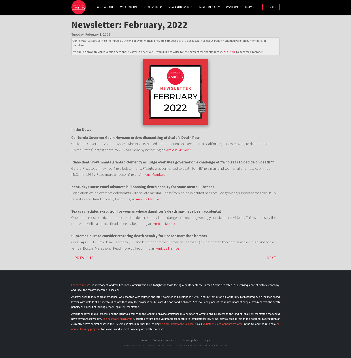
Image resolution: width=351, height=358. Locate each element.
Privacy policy (190, 340)
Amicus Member (178, 149)
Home (144, 340)
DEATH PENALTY (209, 7)
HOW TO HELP (153, 7)
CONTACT (232, 7)
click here (229, 52)
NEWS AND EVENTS (180, 7)
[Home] (80, 9)
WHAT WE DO (128, 7)
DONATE (271, 7)
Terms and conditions (165, 340)
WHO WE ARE (105, 7)
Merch (249, 7)
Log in (207, 340)
